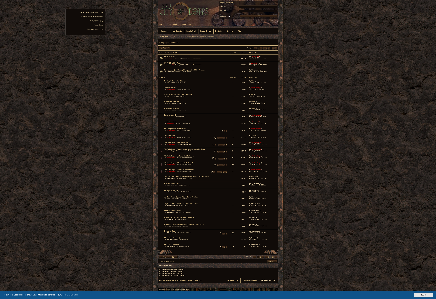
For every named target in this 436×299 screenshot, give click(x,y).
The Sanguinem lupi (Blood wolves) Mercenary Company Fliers (186, 176)
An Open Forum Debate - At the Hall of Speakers (181, 197)
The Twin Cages (169, 135)
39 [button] (273, 48)
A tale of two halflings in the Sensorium (178, 94)
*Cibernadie (170, 233)
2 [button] (260, 257)
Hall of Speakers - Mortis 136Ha (175, 129)
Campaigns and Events (169, 43)
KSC (168, 96)
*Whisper (254, 190)
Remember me (224, 16)
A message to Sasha (171, 108)
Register (229, 3)
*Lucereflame (171, 178)
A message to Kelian (171, 101)
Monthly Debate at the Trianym (175, 81)
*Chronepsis (170, 71)
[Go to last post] (260, 56)
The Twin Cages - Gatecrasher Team (176, 142)
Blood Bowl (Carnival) (172, 238)
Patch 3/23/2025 (169, 56)
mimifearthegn (171, 89)
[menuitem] (164, 31)
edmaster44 (170, 58)
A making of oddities (171, 183)
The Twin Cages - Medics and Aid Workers (179, 156)
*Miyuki (169, 219)
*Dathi (168, 199)
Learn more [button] (73, 295)
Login (222, 3)
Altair (168, 83)
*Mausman (170, 205)
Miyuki (168, 103)
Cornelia (253, 135)
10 (223, 172)
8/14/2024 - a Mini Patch (172, 63)
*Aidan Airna (170, 212)
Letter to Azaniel (170, 115)
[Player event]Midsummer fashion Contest (179, 217)
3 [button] (263, 48)
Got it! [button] (423, 295)
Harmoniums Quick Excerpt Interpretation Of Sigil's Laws (184, 70)
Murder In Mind (169, 231)
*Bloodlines (170, 246)
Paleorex (254, 176)
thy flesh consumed (171, 190)
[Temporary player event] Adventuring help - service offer (184, 224)
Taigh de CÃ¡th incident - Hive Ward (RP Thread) (181, 204)
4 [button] (265, 257)
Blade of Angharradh (171, 245)
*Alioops (169, 239)
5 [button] (268, 48)
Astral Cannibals (170, 122)
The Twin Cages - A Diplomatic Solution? (178, 163)
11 (226, 172)
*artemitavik (170, 185)
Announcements (196, 58)
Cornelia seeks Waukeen (172, 210)
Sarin (168, 117)
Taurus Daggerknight (172, 151)
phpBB (167, 289)
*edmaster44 (170, 192)
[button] (255, 48)
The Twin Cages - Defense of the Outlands (179, 170)
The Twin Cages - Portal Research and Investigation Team (184, 149)
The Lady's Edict (170, 88)
